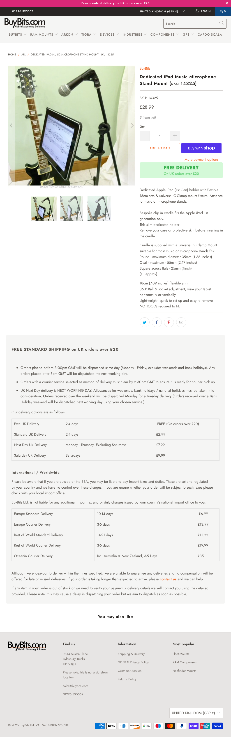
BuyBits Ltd (27, 725)
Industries (132, 34)
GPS (187, 34)
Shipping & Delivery (131, 654)
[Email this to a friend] (181, 322)
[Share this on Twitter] (145, 322)
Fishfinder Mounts (184, 670)
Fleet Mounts (181, 654)
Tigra (86, 34)
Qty (142, 126)
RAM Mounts (41, 34)
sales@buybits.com (75, 686)
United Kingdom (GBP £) (159, 11)
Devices (107, 34)
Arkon (67, 34)
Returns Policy (127, 679)
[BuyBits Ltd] (25, 23)
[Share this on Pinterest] (169, 322)
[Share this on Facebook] (157, 322)
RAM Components (185, 662)
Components (162, 34)
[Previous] (11, 125)
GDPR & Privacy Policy (133, 662)
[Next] (131, 125)
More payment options (201, 159)
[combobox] (194, 24)
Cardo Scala (210, 34)
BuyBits (15, 34)
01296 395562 (22, 11)
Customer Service (129, 670)
